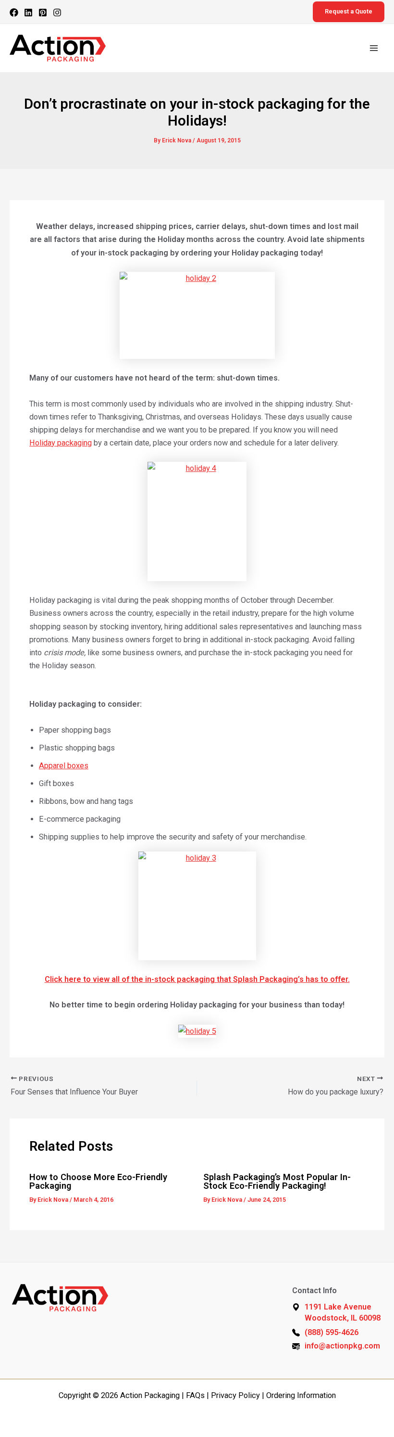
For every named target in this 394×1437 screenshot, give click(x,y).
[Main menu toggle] (373, 48)
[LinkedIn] (28, 12)
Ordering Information (301, 1395)
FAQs (195, 1395)
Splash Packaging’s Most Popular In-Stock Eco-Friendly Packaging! (277, 1181)
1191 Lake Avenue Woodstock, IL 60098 (343, 1312)
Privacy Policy (235, 1395)
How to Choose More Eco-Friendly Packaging (98, 1181)
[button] (348, 11)
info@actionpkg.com (342, 1345)
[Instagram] (57, 12)
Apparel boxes (63, 765)
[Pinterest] (42, 12)
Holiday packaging (60, 442)
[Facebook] (14, 12)
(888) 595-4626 (331, 1332)
